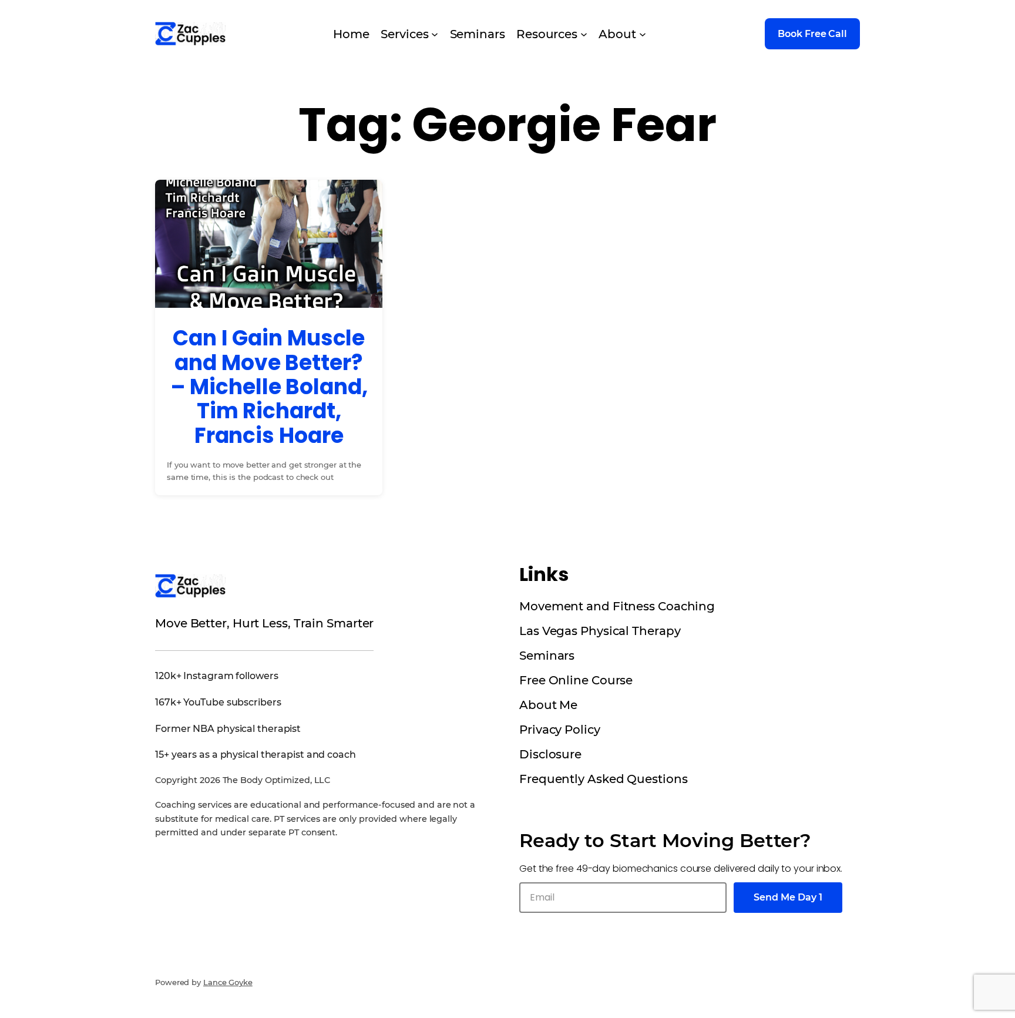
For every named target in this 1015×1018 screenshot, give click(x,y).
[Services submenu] (434, 34)
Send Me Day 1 (788, 897)
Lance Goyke (228, 982)
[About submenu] (642, 34)
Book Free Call (812, 33)
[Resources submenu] (583, 34)
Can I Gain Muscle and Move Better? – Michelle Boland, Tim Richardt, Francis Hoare (269, 387)
